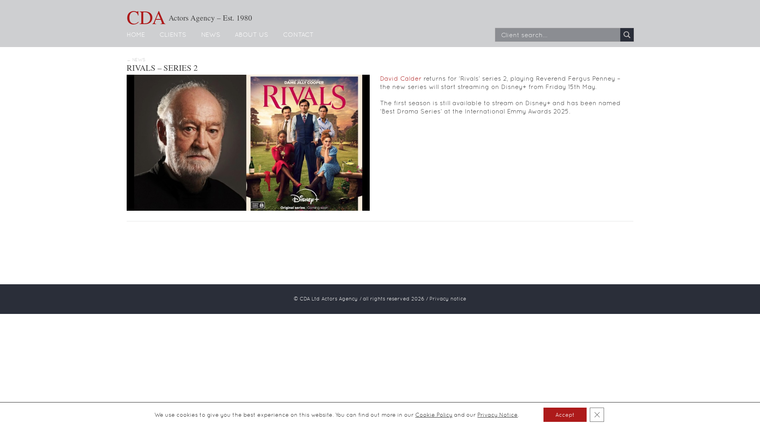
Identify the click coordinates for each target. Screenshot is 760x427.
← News (136, 59)
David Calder (401, 78)
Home (136, 34)
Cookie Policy (433, 415)
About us (251, 34)
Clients (173, 34)
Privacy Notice (497, 415)
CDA (146, 16)
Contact (298, 34)
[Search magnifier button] (627, 35)
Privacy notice (447, 299)
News (210, 34)
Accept (565, 415)
